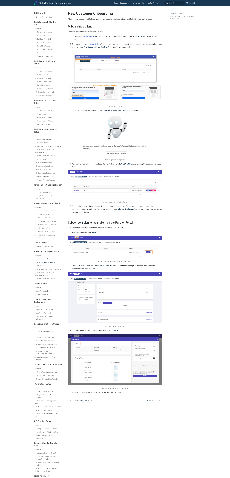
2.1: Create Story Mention (43, 89)
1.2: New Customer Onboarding (45, 262)
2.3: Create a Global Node (43, 166)
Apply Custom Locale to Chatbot (46, 221)
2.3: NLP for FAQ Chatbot (43, 410)
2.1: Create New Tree (41, 159)
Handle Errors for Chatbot (43, 246)
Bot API (151, 3)
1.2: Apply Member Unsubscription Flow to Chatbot (46, 197)
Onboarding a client (176, 13)
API (158, 3)
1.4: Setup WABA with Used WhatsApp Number (44, 151)
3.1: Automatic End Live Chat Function (44, 358)
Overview (37, 28)
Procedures (124, 3)
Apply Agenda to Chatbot (43, 228)
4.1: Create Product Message (44, 180)
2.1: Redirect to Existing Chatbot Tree (46, 402)
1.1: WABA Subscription (42, 139)
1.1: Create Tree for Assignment (45, 372)
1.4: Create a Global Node (43, 42)
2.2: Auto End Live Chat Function (46, 379)
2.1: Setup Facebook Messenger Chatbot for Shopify (46, 457)
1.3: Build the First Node (43, 39)
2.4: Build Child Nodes (42, 169)
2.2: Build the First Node (43, 163)
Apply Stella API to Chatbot (44, 232)
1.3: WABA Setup (40, 266)
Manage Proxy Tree (41, 294)
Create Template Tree (42, 291)
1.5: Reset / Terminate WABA (44, 156)
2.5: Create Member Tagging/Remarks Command (44, 352)
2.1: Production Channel (43, 49)
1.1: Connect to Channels (43, 32)
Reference (136, 3)
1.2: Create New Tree (41, 35)
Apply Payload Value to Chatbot (46, 214)
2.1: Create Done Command (44, 375)
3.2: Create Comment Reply (44, 56)
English (192, 3)
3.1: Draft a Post (40, 53)
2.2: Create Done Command (44, 341)
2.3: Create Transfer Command (45, 344)
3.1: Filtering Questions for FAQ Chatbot (45, 415)
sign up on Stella (92, 44)
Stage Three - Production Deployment (43, 317)
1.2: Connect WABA (41, 143)
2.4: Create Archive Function (44, 348)
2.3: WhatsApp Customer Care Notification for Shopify (45, 469)
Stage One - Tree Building (43, 309)
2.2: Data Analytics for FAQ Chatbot (47, 407)
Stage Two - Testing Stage (44, 313)
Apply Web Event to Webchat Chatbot (44, 236)
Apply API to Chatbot (42, 218)
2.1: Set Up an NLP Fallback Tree (46, 432)
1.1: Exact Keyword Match (43, 391)
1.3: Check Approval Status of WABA (47, 146)
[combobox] (174, 3)
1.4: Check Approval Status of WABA (47, 269)
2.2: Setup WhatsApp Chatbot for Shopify (46, 463)
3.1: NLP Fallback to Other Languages (43, 436)
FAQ (144, 3)
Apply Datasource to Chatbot (45, 211)
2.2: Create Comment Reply (44, 92)
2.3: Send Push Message (43, 95)
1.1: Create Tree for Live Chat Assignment (44, 332)
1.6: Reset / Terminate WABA (44, 279)
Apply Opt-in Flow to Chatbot (45, 225)
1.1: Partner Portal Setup (43, 259)
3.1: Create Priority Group (43, 176)
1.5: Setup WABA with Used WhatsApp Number (44, 274)
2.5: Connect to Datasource (44, 173)
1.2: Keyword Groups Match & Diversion (45, 396)
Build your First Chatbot (43, 17)
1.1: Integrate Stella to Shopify (45, 453)
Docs (116, 3)
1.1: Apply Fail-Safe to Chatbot (45, 192)
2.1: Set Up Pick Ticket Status (45, 337)
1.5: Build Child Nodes (42, 46)
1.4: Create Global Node (43, 82)
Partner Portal (88, 36)
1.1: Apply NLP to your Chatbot (45, 429)
